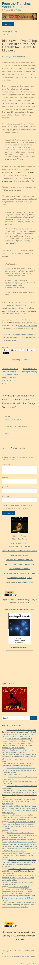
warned (34, 65)
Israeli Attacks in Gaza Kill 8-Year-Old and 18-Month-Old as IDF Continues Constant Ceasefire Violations (18, 871)
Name (4, 478)
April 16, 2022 (12, 31)
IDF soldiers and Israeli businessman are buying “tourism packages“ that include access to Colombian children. (19, 770)
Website (5, 496)
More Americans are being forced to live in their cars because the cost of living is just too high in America (19, 801)
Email (4, 487)
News (12, 34)
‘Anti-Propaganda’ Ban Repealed (20, 578)
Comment (7, 465)
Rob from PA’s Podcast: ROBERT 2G (19, 560)
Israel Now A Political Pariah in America (20, 790)
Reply (7, 434)
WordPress (16, 956)
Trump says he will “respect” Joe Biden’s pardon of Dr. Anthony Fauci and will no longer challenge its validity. (19, 878)
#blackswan (17, 285)
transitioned (12, 308)
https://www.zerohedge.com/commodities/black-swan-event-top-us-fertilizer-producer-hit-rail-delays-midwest (19, 337)
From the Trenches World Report (16, 5)
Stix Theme (30, 956)
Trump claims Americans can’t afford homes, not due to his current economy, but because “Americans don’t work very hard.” (17, 741)
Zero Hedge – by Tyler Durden (13, 57)
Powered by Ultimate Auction (29, 964)
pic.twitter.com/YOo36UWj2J (15, 288)
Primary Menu (8, 24)
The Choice (12, 831)
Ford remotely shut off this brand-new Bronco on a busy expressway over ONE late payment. (18, 855)
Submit (33, 718)
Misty (26, 360)
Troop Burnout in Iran (14, 775)
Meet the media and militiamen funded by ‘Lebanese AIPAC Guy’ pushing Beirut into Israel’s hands (19, 795)
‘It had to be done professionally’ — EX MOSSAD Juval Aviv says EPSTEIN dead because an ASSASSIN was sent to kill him (19, 835)
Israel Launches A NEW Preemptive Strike (21, 730)
